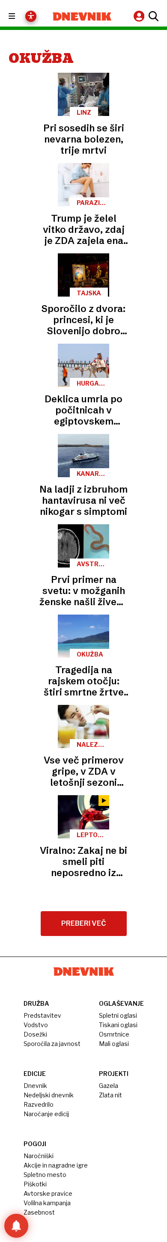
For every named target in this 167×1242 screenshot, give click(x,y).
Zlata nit (110, 1095)
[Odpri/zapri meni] (19, 16)
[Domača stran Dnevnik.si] (82, 16)
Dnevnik (35, 1085)
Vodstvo (36, 1024)
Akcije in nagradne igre (56, 1165)
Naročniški (39, 1155)
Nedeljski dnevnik (49, 1095)
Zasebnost (39, 1212)
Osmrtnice (114, 1034)
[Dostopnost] (30, 16)
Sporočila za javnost (52, 1043)
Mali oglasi (114, 1043)
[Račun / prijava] (140, 16)
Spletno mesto (45, 1174)
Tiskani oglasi (118, 1024)
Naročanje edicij (46, 1113)
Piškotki (35, 1184)
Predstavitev (42, 1015)
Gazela (108, 1085)
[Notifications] (16, 1226)
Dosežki (35, 1034)
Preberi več (83, 923)
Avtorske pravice (48, 1193)
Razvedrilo (39, 1104)
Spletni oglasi (118, 1015)
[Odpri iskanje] (152, 16)
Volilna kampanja (47, 1202)
